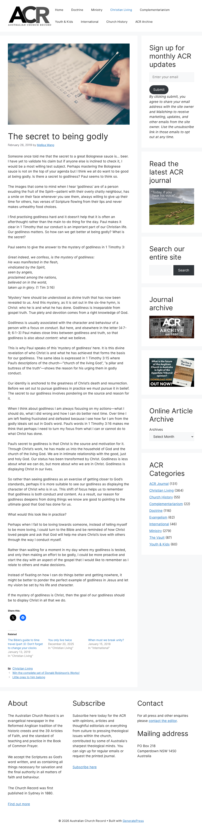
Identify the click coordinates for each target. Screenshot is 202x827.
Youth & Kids (64, 22)
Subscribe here (85, 767)
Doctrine (77, 10)
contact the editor (163, 721)
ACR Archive (144, 22)
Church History (116, 22)
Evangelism (158, 517)
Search (183, 270)
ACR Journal (159, 484)
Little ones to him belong (28, 677)
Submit (159, 90)
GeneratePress (133, 821)
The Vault (157, 538)
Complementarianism (155, 10)
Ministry (96, 10)
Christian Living (121, 10)
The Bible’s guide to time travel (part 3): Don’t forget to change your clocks (25, 644)
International (89, 22)
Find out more (19, 804)
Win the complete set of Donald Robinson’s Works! (45, 672)
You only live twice (60, 640)
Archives (156, 430)
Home (59, 10)
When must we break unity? (106, 640)
